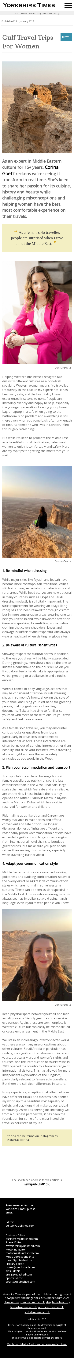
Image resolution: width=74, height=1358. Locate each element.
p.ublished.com (53, 1298)
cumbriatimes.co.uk (32, 1302)
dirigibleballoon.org (58, 1302)
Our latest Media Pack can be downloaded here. (37, 1344)
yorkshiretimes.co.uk (37, 1312)
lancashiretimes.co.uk (23, 1307)
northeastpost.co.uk (51, 1307)
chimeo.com (11, 1302)
